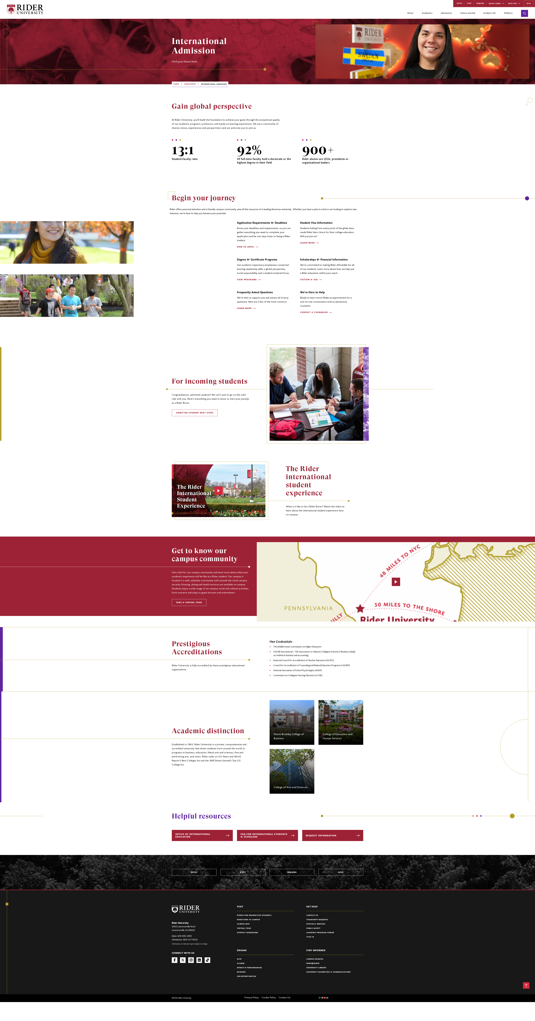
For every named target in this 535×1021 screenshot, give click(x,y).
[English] (327, 997)
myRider (241, 972)
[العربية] (319, 997)
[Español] (325, 997)
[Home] (25, 9)
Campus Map (243, 924)
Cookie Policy (269, 997)
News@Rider (312, 963)
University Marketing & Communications (328, 972)
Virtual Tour (244, 928)
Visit (469, 3)
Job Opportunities (246, 976)
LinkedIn (199, 960)
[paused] (218, 491)
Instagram (191, 960)
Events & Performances (249, 968)
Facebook (174, 960)
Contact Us (312, 915)
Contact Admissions (247, 933)
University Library (316, 968)
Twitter (183, 960)
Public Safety (313, 928)
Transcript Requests (317, 920)
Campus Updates (314, 959)
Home (176, 84)
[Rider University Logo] (186, 909)
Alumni (241, 963)
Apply (459, 3)
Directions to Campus (248, 920)
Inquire (480, 3)
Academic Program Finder (320, 933)
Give (529, 3)
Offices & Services (315, 924)
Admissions (190, 84)
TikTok (207, 960)
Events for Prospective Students (254, 915)
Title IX (310, 937)
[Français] (322, 997)
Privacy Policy (252, 997)
